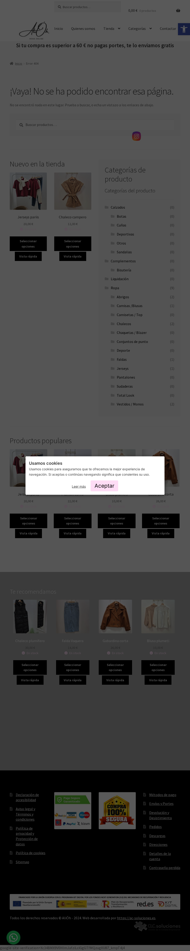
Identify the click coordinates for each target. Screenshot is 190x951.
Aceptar (104, 486)
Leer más (79, 486)
